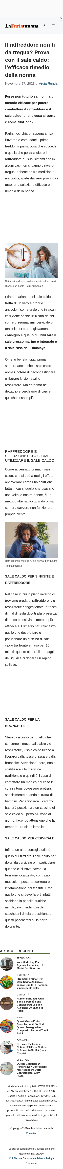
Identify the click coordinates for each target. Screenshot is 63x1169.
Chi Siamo (14, 1158)
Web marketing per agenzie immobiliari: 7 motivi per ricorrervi (30, 965)
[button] (44, 25)
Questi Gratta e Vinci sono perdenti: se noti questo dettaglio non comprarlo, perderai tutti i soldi (32, 1027)
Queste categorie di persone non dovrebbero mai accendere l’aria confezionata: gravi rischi (32, 1069)
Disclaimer (31, 1163)
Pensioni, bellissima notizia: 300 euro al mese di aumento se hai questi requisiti (32, 1049)
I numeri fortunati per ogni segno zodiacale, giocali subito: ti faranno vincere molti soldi (32, 983)
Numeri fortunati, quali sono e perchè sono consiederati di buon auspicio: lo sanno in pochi (30, 1004)
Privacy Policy (44, 1158)
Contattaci (31, 1133)
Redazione (28, 1158)
